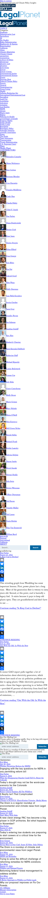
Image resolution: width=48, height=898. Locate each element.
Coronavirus (4, 58)
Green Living (5, 89)
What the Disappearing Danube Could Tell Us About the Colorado (22, 779)
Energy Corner (6, 71)
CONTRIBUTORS (8, 150)
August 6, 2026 (6, 776)
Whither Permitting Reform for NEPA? (15, 766)
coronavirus (4, 56)
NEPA (2, 109)
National (3, 538)
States (2, 134)
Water (2, 146)
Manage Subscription (8, 890)
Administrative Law (7, 34)
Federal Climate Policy (8, 81)
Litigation (3, 105)
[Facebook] (24, 572)
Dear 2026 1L (5, 830)
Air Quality (4, 40)
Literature (4, 103)
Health (2, 91)
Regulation (4, 126)
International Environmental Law (12, 95)
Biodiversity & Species (9, 44)
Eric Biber (4, 762)
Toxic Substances (6, 138)
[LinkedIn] (24, 568)
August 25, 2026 (6, 878)
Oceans (3, 111)
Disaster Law (5, 64)
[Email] (24, 560)
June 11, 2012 (5, 644)
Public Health (5, 122)
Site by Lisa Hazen (7, 894)
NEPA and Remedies (8, 856)
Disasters (3, 66)
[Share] (24, 579)
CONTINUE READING (10, 640)
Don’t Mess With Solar (9, 815)
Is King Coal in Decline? (9, 557)
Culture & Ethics (6, 60)
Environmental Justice (8, 73)
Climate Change (6, 54)
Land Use (4, 99)
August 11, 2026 (6, 798)
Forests (3, 83)
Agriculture (4, 36)
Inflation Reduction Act (9, 93)
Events (2, 77)
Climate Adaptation (7, 52)
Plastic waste (5, 113)
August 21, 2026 (6, 866)
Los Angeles (5, 107)
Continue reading (20, 608)
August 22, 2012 (6, 555)
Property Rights (6, 121)
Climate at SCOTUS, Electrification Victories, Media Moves (23, 800)
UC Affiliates (5, 888)
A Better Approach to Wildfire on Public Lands (18, 880)
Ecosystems (4, 68)
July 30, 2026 (5, 764)
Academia (3, 32)
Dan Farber (4, 553)
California (4, 48)
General (3, 85)
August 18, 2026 (6, 843)
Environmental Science (8, 75)
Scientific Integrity (7, 130)
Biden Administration (8, 42)
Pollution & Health (7, 117)
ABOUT (3, 544)
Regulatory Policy (7, 128)
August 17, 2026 (6, 828)
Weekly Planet (5, 148)
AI (1, 38)
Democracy (4, 62)
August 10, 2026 (6, 790)
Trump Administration (8, 142)
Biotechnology (5, 46)
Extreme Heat (5, 79)
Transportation (5, 140)
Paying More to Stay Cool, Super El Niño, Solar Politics (21, 845)
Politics (2, 115)
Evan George (5, 796)
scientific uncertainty (8, 132)
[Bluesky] (24, 564)
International (5, 540)
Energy (3, 69)
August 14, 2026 (6, 813)
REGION (4, 536)
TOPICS (3, 28)
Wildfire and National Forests (11, 868)
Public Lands (5, 124)
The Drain (4, 136)
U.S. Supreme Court (8, 144)
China (2, 50)
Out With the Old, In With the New (14, 646)
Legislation (4, 101)
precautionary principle (9, 119)
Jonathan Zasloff (6, 788)
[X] (24, 576)
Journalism (4, 97)
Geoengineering (6, 87)
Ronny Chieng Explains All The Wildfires (16, 792)
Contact (3, 892)
